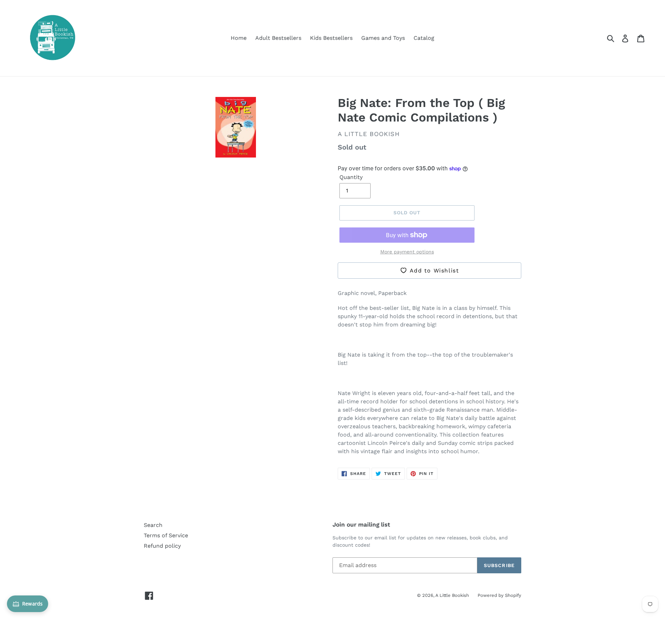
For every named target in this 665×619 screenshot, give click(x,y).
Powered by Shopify (499, 595)
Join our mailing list (361, 524)
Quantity (351, 177)
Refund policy (162, 545)
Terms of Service (166, 535)
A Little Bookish (452, 595)
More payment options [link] (407, 251)
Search (153, 525)
